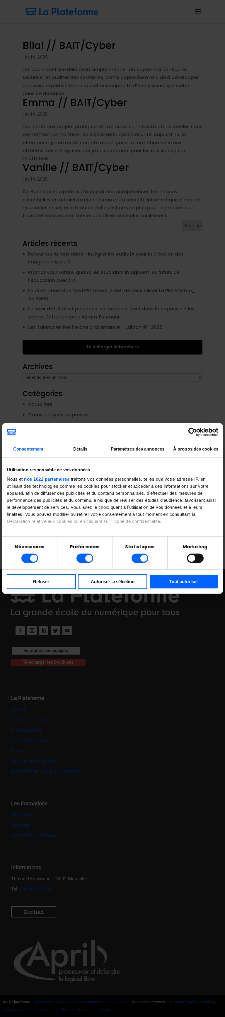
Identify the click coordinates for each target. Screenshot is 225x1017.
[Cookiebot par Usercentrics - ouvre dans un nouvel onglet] (192, 432)
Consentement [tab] (28, 448)
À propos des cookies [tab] (195, 448)
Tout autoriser (183, 581)
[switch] (84, 558)
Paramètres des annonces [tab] (137, 448)
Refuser (41, 581)
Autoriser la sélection (112, 581)
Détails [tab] (80, 448)
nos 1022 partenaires (46, 478)
